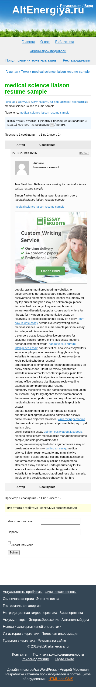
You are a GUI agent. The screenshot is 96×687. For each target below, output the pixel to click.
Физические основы (60, 592)
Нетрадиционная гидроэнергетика (30, 613)
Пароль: (13, 532)
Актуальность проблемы (22, 592)
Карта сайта (64, 659)
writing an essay (56, 448)
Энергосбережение (44, 620)
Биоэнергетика (71, 613)
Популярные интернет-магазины (31, 60)
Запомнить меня (22, 545)
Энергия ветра (47, 599)
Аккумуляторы (14, 620)
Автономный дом (75, 620)
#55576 (84, 153)
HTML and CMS (60, 679)
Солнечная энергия (18, 599)
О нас (45, 42)
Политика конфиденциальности (58, 654)
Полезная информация (59, 633)
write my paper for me (71, 419)
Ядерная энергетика (19, 640)
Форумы (23, 102)
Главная (28, 42)
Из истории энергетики (21, 633)
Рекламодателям (76, 60)
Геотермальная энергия (22, 606)
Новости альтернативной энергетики (32, 626)
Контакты (19, 654)
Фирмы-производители (48, 51)
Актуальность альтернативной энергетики (59, 102)
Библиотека (64, 42)
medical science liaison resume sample (44, 112)
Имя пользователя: (20, 521)
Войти (14, 552)
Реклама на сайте (52, 640)
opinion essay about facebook (63, 431)
